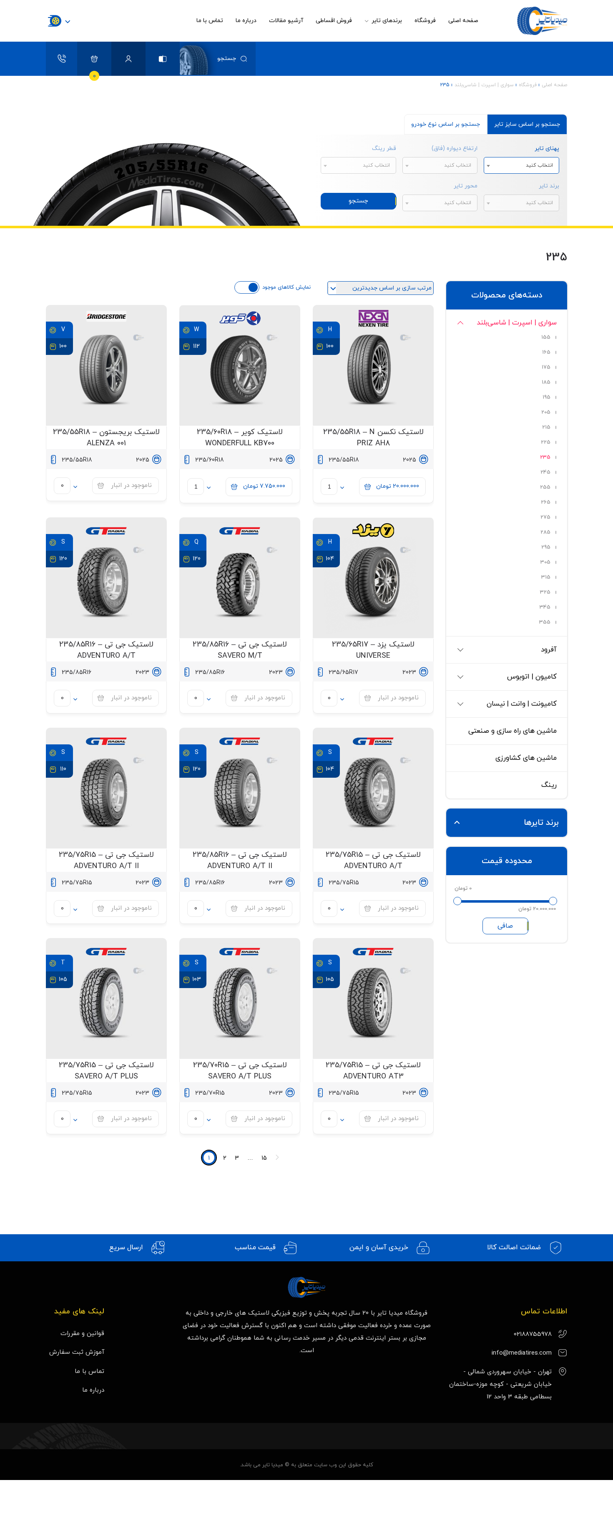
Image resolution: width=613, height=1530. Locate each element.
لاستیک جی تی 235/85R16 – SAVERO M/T (240, 650)
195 (546, 397)
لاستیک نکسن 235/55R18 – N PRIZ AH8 (373, 438)
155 (545, 337)
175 (546, 367)
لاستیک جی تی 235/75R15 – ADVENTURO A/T (373, 860)
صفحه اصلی (463, 21)
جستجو (358, 201)
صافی (505, 926)
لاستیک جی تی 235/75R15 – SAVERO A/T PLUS (106, 1071)
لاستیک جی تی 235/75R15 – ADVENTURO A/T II (106, 860)
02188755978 (533, 1334)
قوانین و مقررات (82, 1333)
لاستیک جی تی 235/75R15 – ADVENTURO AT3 (373, 1071)
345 (545, 607)
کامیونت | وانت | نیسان (522, 704)
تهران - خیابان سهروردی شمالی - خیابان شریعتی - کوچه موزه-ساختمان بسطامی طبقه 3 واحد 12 (500, 1384)
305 (545, 562)
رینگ (549, 785)
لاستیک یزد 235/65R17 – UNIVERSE (373, 650)
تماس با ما (209, 21)
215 (546, 427)
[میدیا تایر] (529, 21)
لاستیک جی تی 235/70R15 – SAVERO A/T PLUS (240, 1071)
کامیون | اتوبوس (532, 677)
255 (545, 487)
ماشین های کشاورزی (526, 758)
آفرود (549, 650)
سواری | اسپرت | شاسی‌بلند (484, 85)
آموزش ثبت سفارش (76, 1352)
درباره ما (246, 21)
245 (545, 472)
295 (545, 547)
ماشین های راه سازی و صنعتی (512, 731)
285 (545, 532)
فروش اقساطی (334, 21)
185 (546, 382)
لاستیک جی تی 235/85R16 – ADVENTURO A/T (106, 650)
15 (264, 1158)
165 (546, 352)
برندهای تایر (386, 21)
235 (545, 457)
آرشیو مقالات (286, 21)
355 (544, 622)
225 (545, 442)
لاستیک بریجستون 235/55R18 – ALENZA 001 (106, 438)
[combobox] (521, 165)
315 (545, 577)
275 (545, 517)
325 (545, 592)
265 (545, 502)
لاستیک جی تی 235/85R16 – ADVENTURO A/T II (240, 860)
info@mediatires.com (522, 1353)
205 (545, 412)
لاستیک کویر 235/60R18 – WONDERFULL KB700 (240, 438)
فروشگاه (425, 21)
